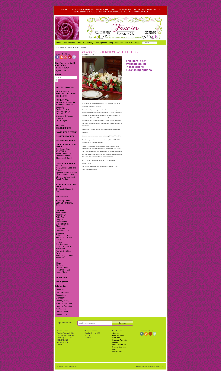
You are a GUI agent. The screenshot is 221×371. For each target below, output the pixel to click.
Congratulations (62, 224)
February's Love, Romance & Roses (64, 236)
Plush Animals (62, 196)
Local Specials (101, 43)
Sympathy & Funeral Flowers (64, 117)
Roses (58, 253)
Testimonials (116, 354)
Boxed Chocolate (63, 153)
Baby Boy (60, 217)
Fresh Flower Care (64, 303)
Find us (59, 345)
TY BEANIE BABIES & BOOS (66, 185)
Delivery (89, 43)
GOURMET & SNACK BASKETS (65, 164)
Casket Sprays (62, 109)
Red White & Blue (63, 251)
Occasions (60, 210)
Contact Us (61, 298)
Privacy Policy (62, 312)
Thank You (60, 258)
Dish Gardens (62, 267)
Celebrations (61, 222)
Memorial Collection (64, 105)
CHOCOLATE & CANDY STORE (67, 145)
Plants (58, 263)
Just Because (62, 244)
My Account (61, 309)
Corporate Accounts (119, 340)
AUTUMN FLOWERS (65, 87)
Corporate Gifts (62, 231)
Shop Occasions (116, 43)
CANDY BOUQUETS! (65, 136)
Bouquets (60, 107)
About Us (80, 43)
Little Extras (61, 277)
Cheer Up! (60, 226)
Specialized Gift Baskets (66, 172)
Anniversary (61, 215)
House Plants (61, 272)
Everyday (60, 233)
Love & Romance (63, 246)
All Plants (60, 265)
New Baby (60, 249)
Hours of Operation (64, 306)
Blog (136, 43)
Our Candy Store (63, 149)
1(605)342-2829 (62, 68)
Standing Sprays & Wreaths (64, 112)
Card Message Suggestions (62, 293)
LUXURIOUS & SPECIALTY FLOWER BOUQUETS (66, 93)
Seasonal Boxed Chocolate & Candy (64, 157)
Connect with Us (63, 53)
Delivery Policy (62, 301)
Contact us (116, 338)
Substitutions (61, 314)
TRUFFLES (61, 151)
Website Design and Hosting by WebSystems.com (150, 366)
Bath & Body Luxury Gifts (64, 204)
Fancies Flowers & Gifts (125, 28)
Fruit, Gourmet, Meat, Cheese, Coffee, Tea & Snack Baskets (65, 177)
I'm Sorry (60, 242)
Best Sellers (61, 212)
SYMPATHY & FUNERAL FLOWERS (65, 101)
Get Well (59, 240)
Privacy (115, 349)
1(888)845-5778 (62, 70)
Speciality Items (63, 200)
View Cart (129, 43)
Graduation (60, 228)
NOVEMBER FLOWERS (66, 132)
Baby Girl (60, 219)
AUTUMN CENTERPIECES (63, 126)
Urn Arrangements (64, 120)
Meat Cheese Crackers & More (66, 169)
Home (58, 43)
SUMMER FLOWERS (65, 140)
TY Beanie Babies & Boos (64, 190)
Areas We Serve (118, 335)
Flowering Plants (63, 270)
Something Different (64, 255)
